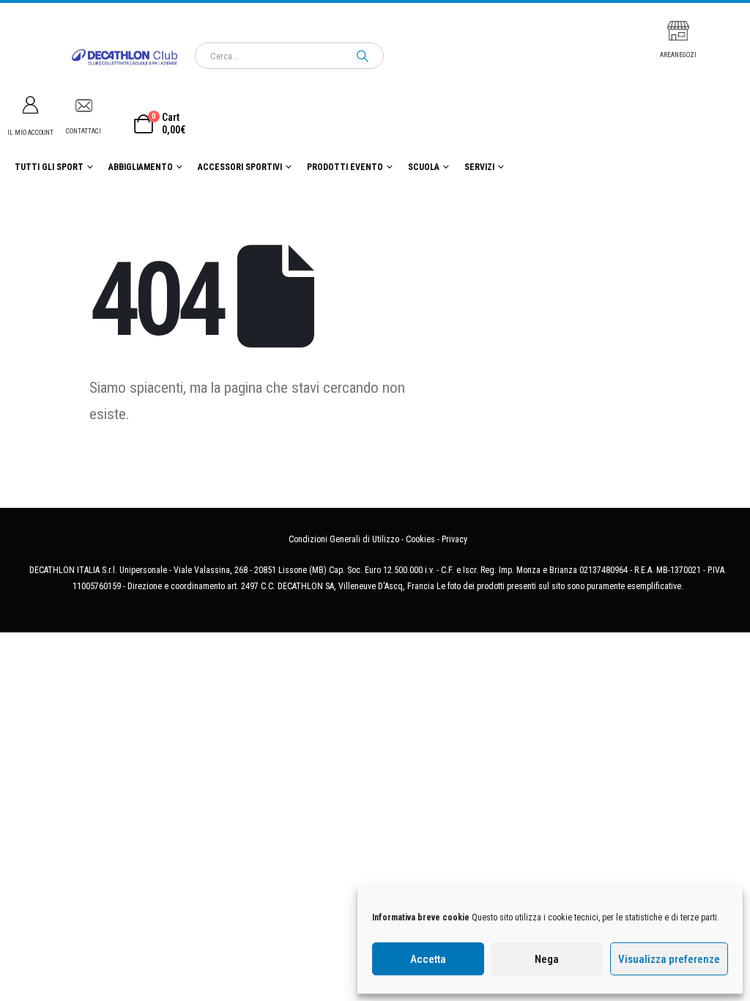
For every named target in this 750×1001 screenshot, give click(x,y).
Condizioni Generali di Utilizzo (344, 539)
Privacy (454, 539)
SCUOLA (423, 167)
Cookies (420, 539)
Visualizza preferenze (669, 959)
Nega (547, 959)
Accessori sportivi (240, 167)
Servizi (479, 167)
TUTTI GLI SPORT (49, 167)
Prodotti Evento (345, 167)
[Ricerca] (362, 55)
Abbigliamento (140, 167)
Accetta (428, 959)
